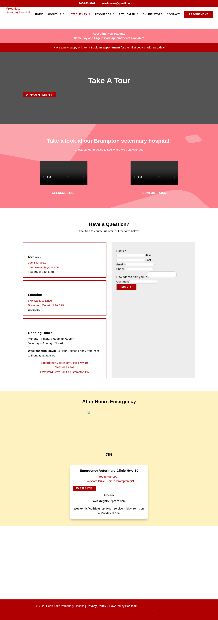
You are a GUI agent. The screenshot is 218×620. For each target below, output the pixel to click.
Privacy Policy (96, 606)
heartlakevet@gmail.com (44, 267)
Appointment (198, 14)
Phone (120, 269)
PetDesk (131, 606)
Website (84, 488)
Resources (102, 14)
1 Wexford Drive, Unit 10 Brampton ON (64, 372)
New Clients (78, 14)
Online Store (153, 14)
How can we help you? (131, 277)
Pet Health (127, 14)
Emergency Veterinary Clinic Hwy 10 (64, 362)
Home (39, 14)
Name (121, 250)
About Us (54, 14)
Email (120, 264)
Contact (173, 14)
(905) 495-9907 (64, 367)
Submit (126, 287)
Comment (122, 281)
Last (148, 260)
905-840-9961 (87, 3)
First (148, 255)
